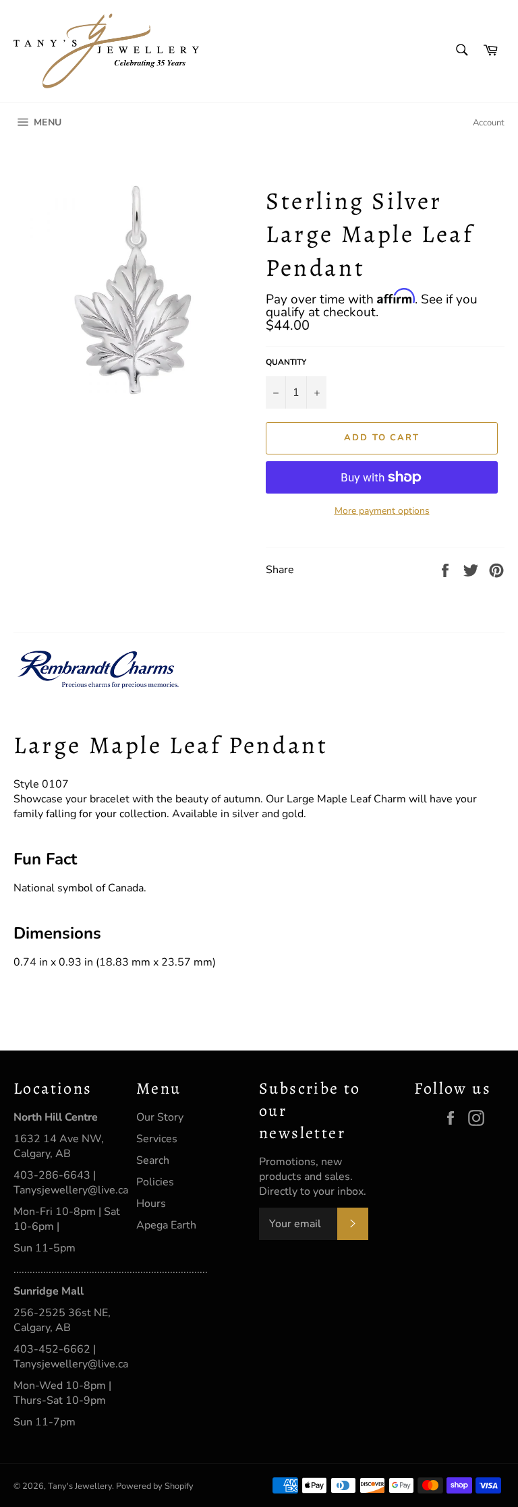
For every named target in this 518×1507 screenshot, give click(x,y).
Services (156, 1138)
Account (489, 123)
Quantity (286, 362)
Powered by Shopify (155, 1486)
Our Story (159, 1117)
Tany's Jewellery (80, 1486)
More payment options (382, 510)
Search (152, 1160)
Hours (151, 1203)
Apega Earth (166, 1225)
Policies (155, 1182)
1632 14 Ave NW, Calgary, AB (58, 1146)
